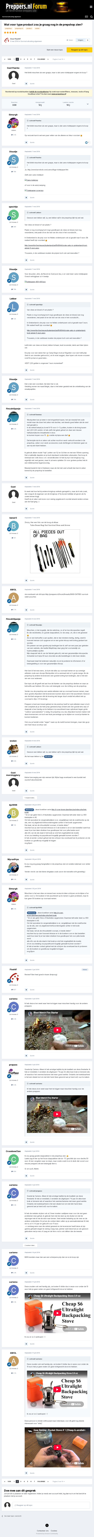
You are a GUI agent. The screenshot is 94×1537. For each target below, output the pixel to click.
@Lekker (48, 756)
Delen (70, 40)
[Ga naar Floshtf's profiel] (6, 40)
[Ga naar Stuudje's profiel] (13, 160)
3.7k (14, 610)
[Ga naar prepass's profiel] (13, 1073)
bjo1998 (13, 805)
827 (14, 989)
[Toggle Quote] (28, 121)
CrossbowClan (13, 1151)
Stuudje (13, 151)
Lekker (13, 298)
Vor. (9, 59)
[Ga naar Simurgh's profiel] (13, 123)
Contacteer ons (43, 1531)
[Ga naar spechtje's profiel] (13, 215)
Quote (32, 83)
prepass (13, 1065)
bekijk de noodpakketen (39, 92)
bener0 (13, 518)
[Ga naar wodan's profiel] (13, 749)
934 (14, 1171)
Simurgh (13, 114)
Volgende (41, 59)
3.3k (14, 1085)
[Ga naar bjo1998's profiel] (13, 813)
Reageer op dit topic (79, 50)
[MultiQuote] (26, 83)
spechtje (13, 207)
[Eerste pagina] (4, 59)
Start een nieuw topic (55, 50)
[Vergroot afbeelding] (81, 135)
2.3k (14, 1019)
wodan (13, 741)
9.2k (14, 429)
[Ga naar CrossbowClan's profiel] (13, 1159)
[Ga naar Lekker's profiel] (13, 307)
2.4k (14, 135)
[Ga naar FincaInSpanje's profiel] (13, 417)
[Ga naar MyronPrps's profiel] (13, 867)
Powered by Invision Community (47, 1533)
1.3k (14, 825)
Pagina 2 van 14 (58, 59)
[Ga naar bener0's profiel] (13, 526)
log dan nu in (68, 1494)
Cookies (54, 1531)
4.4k (14, 879)
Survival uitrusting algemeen (31, 41)
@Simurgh (29, 809)
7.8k (14, 171)
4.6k (14, 761)
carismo (13, 999)
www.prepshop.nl (58, 94)
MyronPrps (13, 859)
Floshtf (18, 39)
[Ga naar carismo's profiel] (13, 1007)
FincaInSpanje (13, 408)
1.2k (14, 319)
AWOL (13, 589)
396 (14, 227)
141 (14, 538)
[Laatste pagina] (48, 59)
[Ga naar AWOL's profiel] (13, 598)
